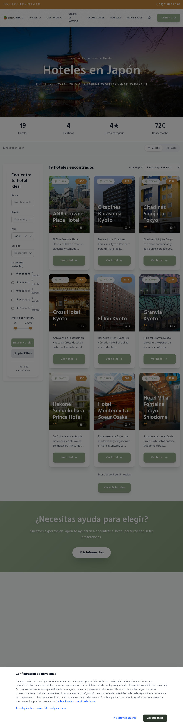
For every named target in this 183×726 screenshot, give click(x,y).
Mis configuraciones (55, 708)
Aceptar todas (155, 718)
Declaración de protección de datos (75, 701)
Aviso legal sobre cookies (29, 708)
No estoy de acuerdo (125, 718)
